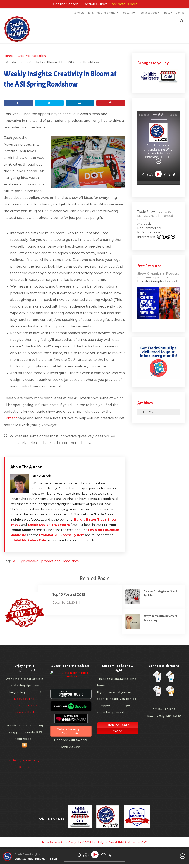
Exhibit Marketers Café (28, 540)
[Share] (18, 103)
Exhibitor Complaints (152, 281)
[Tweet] (49, 103)
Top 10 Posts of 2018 (68, 594)
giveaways (30, 561)
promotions (50, 561)
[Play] (159, 174)
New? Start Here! (83, 12)
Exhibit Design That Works (49, 525)
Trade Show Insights (152, 211)
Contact (180, 12)
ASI (15, 561)
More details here (123, 4)
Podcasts (127, 12)
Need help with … (105, 12)
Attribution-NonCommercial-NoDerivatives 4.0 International (150, 230)
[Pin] (110, 103)
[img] (158, 161)
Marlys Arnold (41, 476)
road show (71, 561)
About (166, 12)
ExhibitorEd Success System (61, 535)
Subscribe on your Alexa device (71, 731)
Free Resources (147, 12)
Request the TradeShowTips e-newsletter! (24, 705)
